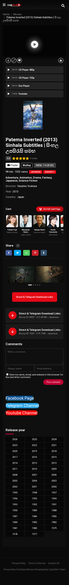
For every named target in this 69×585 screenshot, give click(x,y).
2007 (34, 475)
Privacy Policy (19, 563)
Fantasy (47, 177)
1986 (34, 516)
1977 (34, 534)
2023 (14, 445)
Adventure (12, 177)
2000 (54, 486)
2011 (14, 469)
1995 (34, 498)
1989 (34, 510)
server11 (49, 172)
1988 (54, 510)
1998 (34, 492)
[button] (30, 285)
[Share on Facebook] (9, 253)
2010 (34, 469)
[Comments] (19, 60)
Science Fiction (28, 180)
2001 (34, 486)
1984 (14, 522)
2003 (54, 480)
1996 (14, 498)
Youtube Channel (21, 412)
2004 (34, 480)
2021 (54, 445)
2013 (15, 191)
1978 (14, 534)
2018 (54, 451)
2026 (14, 439)
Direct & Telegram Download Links (34, 297)
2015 (54, 457)
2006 (54, 475)
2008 (14, 475)
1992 (34, 504)
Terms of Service (37, 563)
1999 (14, 492)
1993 (14, 504)
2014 (14, 463)
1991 (54, 504)
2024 (54, 439)
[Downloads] (8, 60)
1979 (54, 528)
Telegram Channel (22, 405)
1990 (14, 510)
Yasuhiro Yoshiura (27, 186)
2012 (54, 463)
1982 (54, 522)
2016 (34, 457)
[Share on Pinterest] (35, 253)
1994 (54, 498)
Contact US (53, 563)
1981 (14, 528)
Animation (26, 177)
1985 (54, 516)
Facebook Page (20, 398)
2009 (54, 469)
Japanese (36, 172)
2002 (14, 486)
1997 (54, 492)
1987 (14, 516)
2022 (34, 445)
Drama (37, 177)
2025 (34, 439)
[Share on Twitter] (17, 253)
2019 (34, 451)
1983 (34, 522)
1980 (34, 528)
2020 (14, 451)
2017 (14, 457)
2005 (14, 480)
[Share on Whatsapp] (26, 253)
